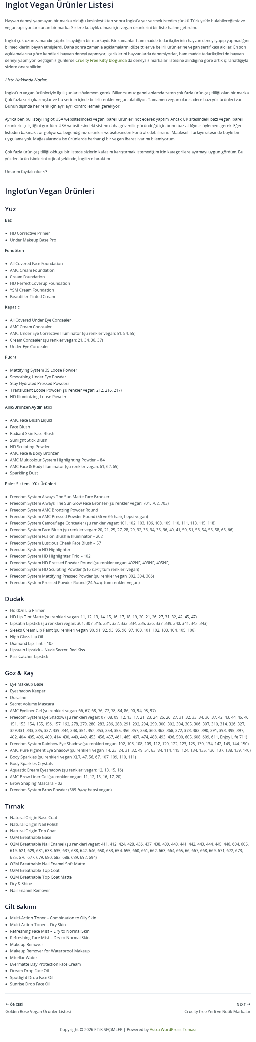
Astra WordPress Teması (173, 1029)
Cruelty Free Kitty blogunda (102, 60)
